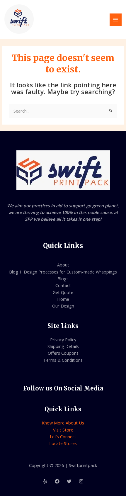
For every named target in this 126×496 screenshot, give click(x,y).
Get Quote (63, 292)
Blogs (63, 278)
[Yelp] (45, 481)
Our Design (63, 306)
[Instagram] (81, 481)
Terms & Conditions (63, 360)
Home (63, 299)
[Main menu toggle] (116, 19)
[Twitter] (69, 481)
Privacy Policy (63, 339)
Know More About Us (63, 423)
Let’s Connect (63, 436)
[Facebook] (57, 481)
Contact (63, 285)
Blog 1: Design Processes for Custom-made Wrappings (63, 272)
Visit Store (63, 430)
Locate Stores (63, 443)
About (63, 265)
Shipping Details (63, 346)
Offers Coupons (63, 353)
